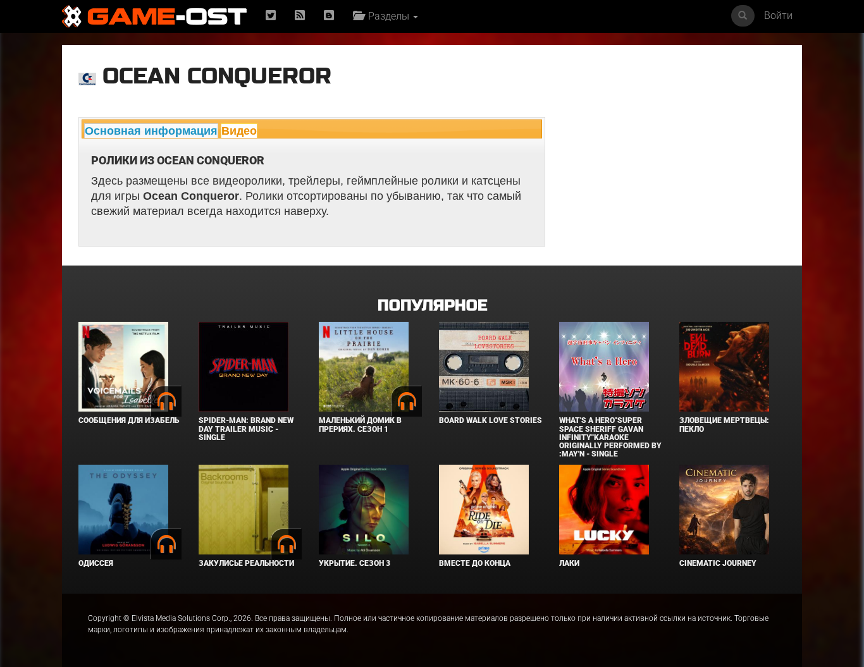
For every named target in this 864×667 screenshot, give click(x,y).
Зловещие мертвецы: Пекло (724, 424)
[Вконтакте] (328, 16)
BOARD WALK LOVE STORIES (490, 420)
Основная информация (151, 131)
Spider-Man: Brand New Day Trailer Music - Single (246, 428)
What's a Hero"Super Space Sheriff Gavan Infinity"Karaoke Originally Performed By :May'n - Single (610, 437)
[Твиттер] (270, 16)
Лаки (569, 563)
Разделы (387, 16)
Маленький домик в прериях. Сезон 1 (360, 424)
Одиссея (95, 563)
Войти (778, 15)
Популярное (432, 306)
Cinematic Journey (717, 563)
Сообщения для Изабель (128, 420)
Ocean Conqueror (216, 76)
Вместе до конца (474, 563)
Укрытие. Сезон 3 (354, 563)
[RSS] (299, 16)
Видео (239, 131)
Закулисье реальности (246, 563)
